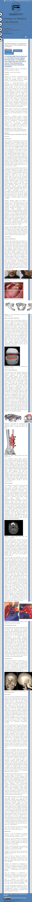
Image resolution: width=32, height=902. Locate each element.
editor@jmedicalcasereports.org (23, 0)
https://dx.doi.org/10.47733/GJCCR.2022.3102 (15, 134)
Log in (12, 0)
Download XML (17, 50)
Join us (7, 0)
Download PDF (9, 53)
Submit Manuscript (8, 33)
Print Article (8, 50)
